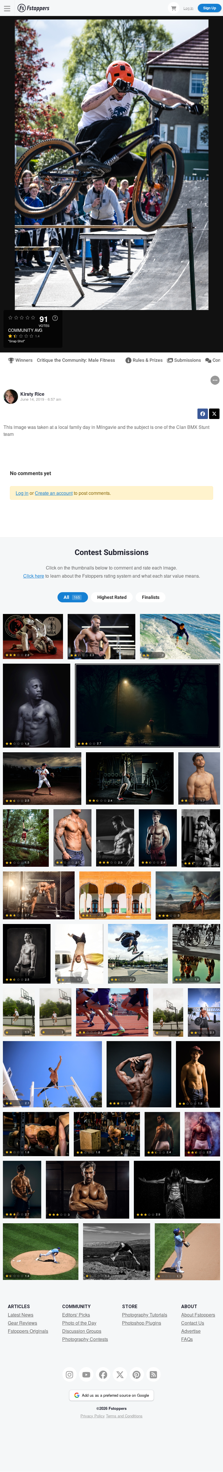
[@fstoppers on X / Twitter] (120, 1374)
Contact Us (192, 1322)
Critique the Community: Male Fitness (76, 360)
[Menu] (7, 8)
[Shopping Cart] (173, 8)
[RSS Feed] (153, 1374)
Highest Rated (112, 597)
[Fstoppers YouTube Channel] (86, 1374)
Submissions (185, 360)
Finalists (150, 597)
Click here (33, 575)
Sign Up (209, 7)
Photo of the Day (79, 1322)
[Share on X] (214, 414)
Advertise (191, 1331)
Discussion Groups (81, 1331)
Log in (22, 493)
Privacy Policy (92, 1416)
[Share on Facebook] (202, 414)
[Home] (33, 8)
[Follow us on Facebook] (103, 1374)
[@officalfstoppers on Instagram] (69, 1374)
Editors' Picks (76, 1314)
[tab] (73, 597)
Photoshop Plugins (141, 1322)
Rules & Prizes (145, 360)
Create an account (54, 493)
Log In (188, 7)
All (72, 597)
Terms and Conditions (124, 1416)
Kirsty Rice (32, 394)
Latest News (20, 1314)
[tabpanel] (111, 949)
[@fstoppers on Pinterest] (137, 1374)
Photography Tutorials (144, 1314)
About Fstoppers (198, 1314)
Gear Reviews (22, 1322)
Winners (21, 360)
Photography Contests (85, 1339)
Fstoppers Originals (28, 1331)
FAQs (187, 1339)
